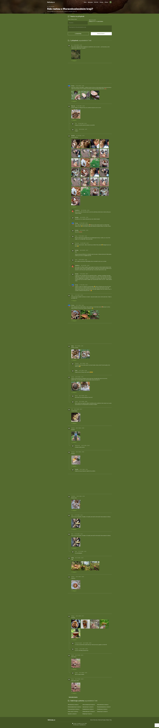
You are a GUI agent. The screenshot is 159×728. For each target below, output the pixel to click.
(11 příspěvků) (87, 706)
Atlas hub (96, 2)
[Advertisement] (56, 33)
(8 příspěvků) (88, 704)
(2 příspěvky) (73, 704)
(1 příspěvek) (104, 706)
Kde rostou (90, 2)
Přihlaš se (91, 21)
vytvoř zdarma (100, 21)
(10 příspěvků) (102, 711)
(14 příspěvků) (88, 711)
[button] (78, 33)
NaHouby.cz (51, 2)
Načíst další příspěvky (73, 697)
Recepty (101, 2)
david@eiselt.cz (83, 724)
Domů (85, 2)
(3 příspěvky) (74, 706)
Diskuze (106, 2)
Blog (111, 719)
